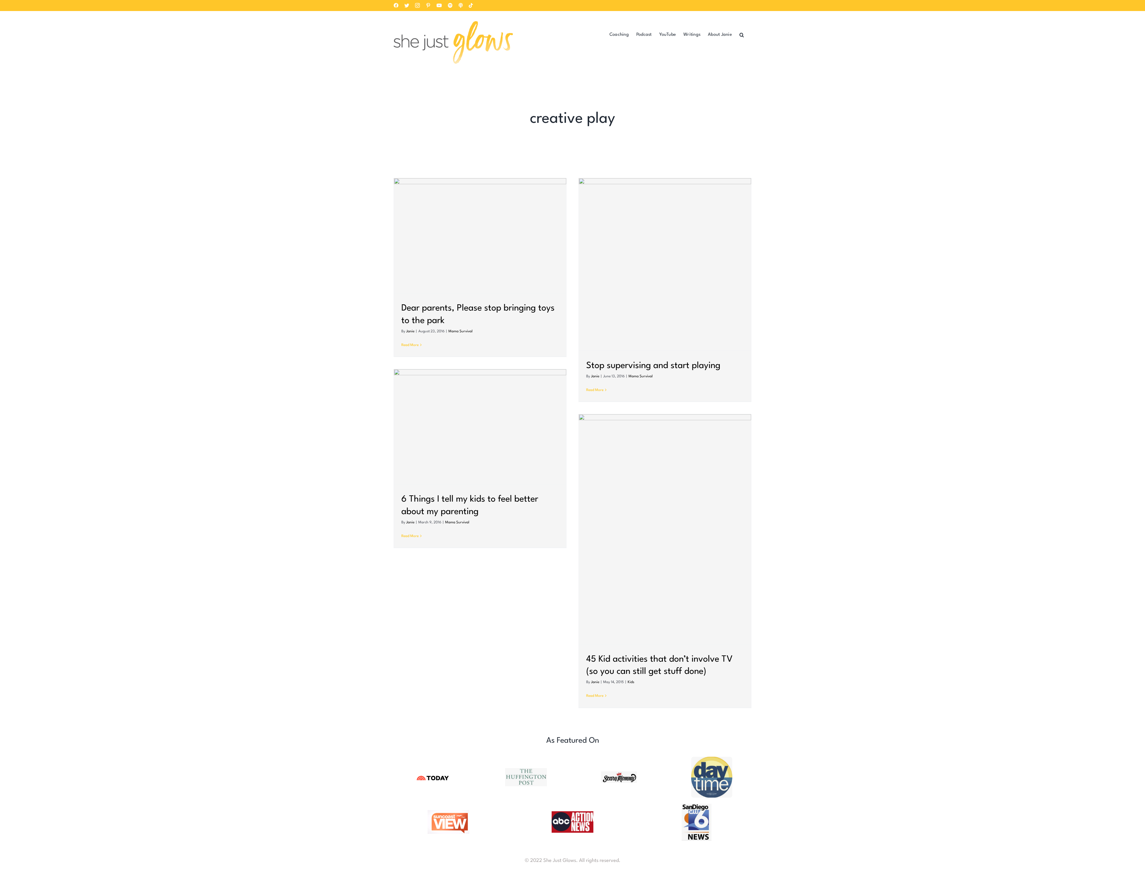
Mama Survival (460, 331)
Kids (631, 682)
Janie (410, 331)
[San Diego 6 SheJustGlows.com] (696, 806)
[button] (741, 34)
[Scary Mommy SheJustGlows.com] (619, 773)
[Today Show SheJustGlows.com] (433, 775)
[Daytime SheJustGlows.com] (712, 759)
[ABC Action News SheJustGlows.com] (572, 813)
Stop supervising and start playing (653, 366)
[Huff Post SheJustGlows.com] (526, 770)
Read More (410, 345)
